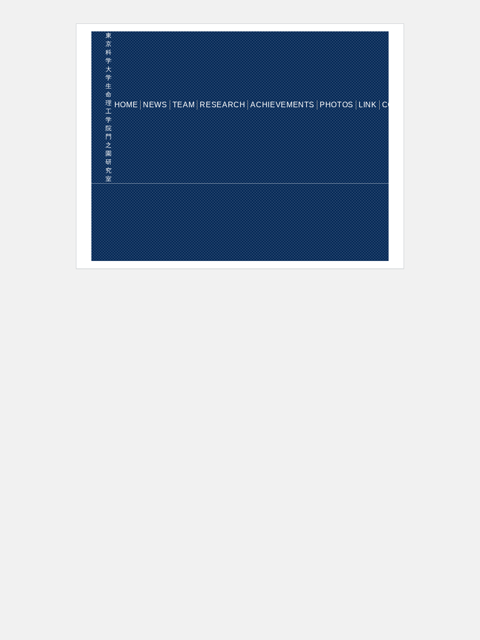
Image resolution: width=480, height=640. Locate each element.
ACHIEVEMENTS (282, 105)
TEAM (183, 105)
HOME (126, 105)
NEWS (155, 105)
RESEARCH (222, 105)
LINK (368, 105)
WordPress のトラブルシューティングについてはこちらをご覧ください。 (253, 222)
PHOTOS (336, 105)
